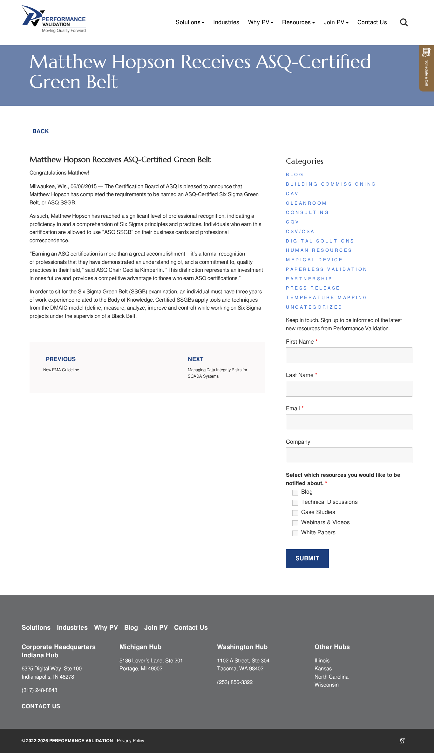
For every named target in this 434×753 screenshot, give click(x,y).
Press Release (313, 288)
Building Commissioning (331, 184)
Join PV (334, 22)
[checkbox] (288, 492)
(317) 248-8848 (39, 690)
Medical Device (314, 260)
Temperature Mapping (327, 298)
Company (298, 442)
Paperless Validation (327, 269)
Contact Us (372, 22)
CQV (293, 222)
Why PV (259, 22)
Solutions (188, 22)
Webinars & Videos (325, 522)
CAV (292, 194)
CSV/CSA (300, 231)
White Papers (318, 533)
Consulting (307, 212)
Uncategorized (314, 307)
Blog (295, 175)
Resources (296, 22)
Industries (226, 22)
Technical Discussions (329, 502)
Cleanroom (306, 203)
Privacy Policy (130, 740)
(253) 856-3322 (235, 682)
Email (295, 409)
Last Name (301, 375)
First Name (302, 342)
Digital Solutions (320, 241)
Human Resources (319, 250)
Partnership (309, 279)
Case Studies (318, 512)
